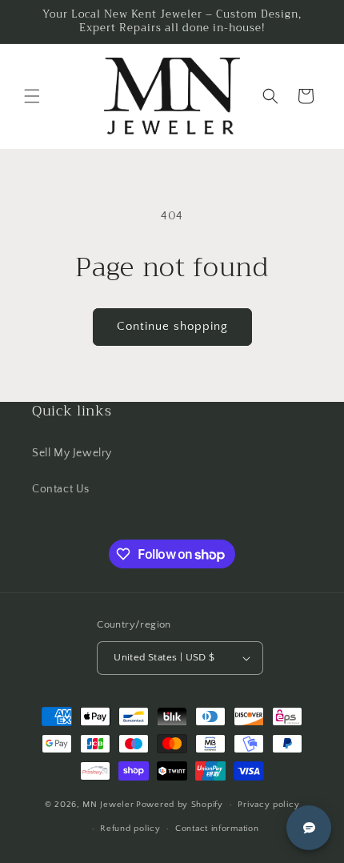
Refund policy (130, 828)
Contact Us (61, 489)
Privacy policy (268, 804)
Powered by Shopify (179, 804)
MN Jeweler (108, 804)
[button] (32, 96)
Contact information (216, 828)
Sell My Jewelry (72, 453)
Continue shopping (172, 326)
